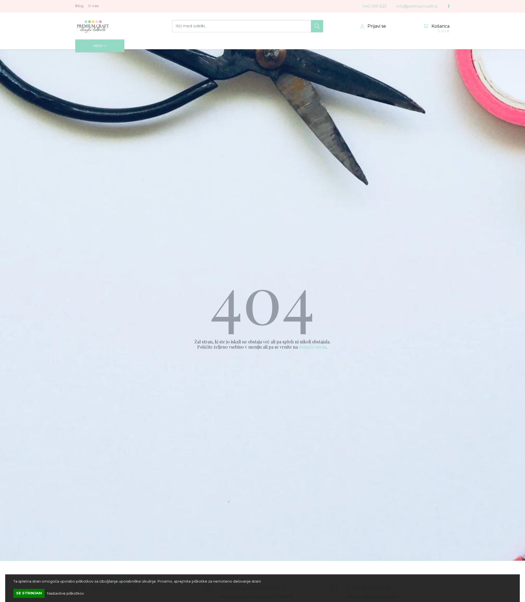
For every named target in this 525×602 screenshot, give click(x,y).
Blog (79, 6)
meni (98, 46)
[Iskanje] (317, 26)
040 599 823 (374, 6)
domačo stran (312, 347)
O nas (93, 6)
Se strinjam (29, 593)
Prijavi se (376, 26)
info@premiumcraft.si (416, 6)
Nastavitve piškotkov (65, 593)
